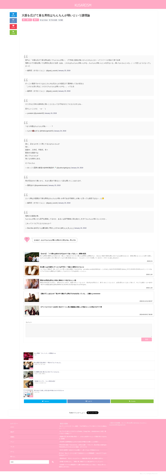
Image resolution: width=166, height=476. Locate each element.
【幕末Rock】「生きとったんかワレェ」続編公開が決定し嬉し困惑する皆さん (81, 458)
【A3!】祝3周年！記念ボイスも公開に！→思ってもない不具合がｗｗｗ (79, 450)
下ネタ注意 (54, 20)
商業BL (12, 437)
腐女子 (36, 19)
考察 (61, 20)
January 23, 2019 (64, 70)
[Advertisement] (56, 40)
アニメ (12, 441)
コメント (29, 322)
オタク (12, 427)
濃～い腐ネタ (27, 19)
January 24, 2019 (50, 113)
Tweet (13, 15)
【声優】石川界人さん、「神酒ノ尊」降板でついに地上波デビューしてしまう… (81, 461)
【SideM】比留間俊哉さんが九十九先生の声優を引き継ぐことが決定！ (79, 441)
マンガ (12, 446)
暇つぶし (12, 456)
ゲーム (12, 451)
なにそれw (44, 20)
